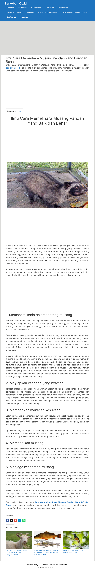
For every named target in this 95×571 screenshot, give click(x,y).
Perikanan (22, 8)
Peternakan (63, 8)
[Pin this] (15, 520)
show (19, 111)
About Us (24, 17)
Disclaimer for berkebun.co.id (75, 12)
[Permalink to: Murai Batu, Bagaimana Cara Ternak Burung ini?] (76, 540)
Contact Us (11, 17)
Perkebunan (36, 8)
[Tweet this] (11, 520)
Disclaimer (44, 565)
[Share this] (7, 520)
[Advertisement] (47, 38)
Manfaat (30, 12)
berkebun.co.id (13, 68)
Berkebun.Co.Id (16, 3)
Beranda (10, 8)
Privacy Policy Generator (48, 12)
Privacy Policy (32, 565)
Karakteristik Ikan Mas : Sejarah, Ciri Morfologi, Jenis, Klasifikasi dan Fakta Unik (46, 552)
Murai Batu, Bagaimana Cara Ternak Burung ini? (73, 551)
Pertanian (50, 8)
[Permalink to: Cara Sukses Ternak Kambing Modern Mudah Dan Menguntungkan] (19, 540)
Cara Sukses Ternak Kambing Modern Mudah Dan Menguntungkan (17, 552)
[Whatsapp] (23, 520)
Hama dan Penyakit (15, 12)
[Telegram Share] (19, 520)
